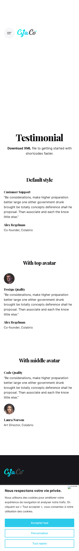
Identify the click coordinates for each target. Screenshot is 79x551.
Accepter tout (39, 522)
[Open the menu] (9, 33)
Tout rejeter (39, 543)
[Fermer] (72, 487)
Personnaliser (39, 533)
